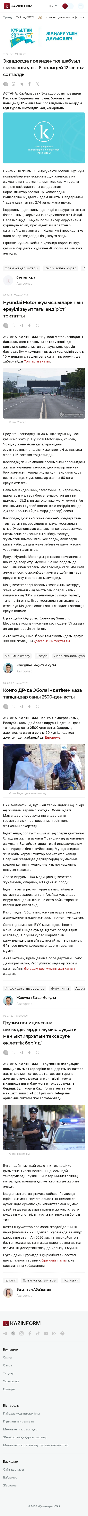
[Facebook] (29, 84)
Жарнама (10, 1485)
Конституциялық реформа (64, 17)
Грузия (10, 1280)
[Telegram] (21, 84)
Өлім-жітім (60, 988)
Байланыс (10, 1477)
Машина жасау (17, 656)
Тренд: (8, 17)
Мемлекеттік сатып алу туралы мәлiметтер (36, 1445)
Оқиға (7, 1357)
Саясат (8, 1365)
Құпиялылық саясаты (18, 1421)
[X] (37, 84)
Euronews (52, 737)
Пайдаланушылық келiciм (21, 1413)
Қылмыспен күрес (60, 268)
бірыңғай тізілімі (54, 1260)
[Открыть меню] (81, 6)
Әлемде (9, 1389)
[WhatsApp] (13, 84)
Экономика (11, 1381)
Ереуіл (42, 656)
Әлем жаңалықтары (21, 268)
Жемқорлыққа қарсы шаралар (25, 1437)
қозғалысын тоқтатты (52, 641)
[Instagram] (5, 84)
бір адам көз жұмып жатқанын (49, 968)
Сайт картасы (13, 1469)
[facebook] (30, 1333)
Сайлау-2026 (25, 17)
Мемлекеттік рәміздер (20, 1429)
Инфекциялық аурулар (25, 988)
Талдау (8, 1373)
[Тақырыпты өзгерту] (68, 6)
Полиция (71, 1280)
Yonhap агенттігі (37, 361)
